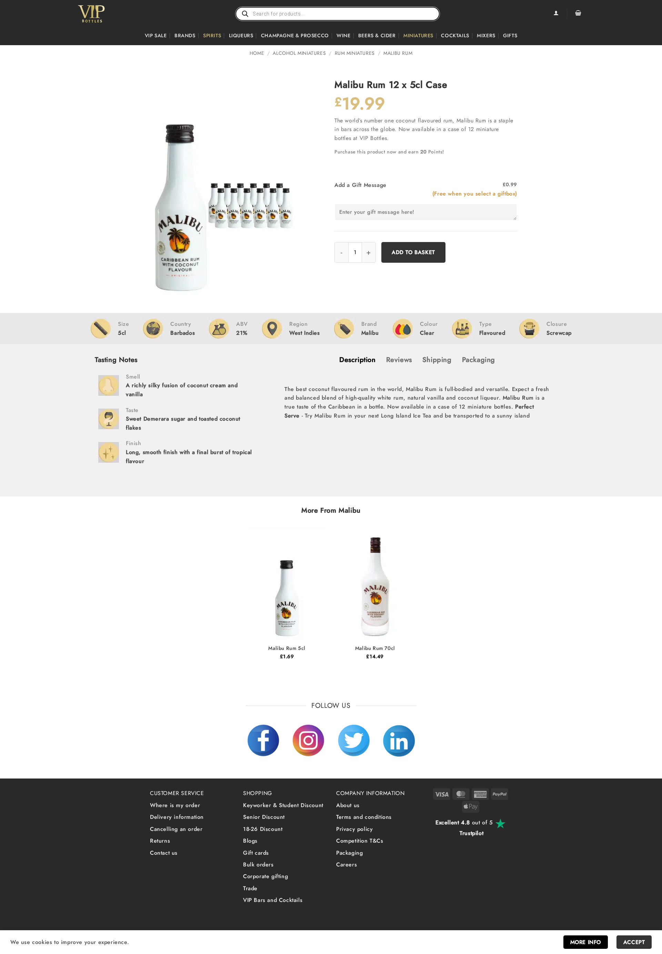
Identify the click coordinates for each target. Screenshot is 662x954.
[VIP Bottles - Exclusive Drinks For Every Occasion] (106, 13)
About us (348, 805)
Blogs (250, 841)
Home (257, 53)
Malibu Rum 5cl (286, 648)
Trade (250, 888)
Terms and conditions (364, 817)
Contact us (164, 853)
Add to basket (413, 252)
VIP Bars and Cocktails (272, 900)
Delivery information (177, 817)
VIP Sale (156, 35)
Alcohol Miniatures (299, 53)
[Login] (555, 13)
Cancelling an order (176, 829)
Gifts (510, 35)
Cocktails (455, 35)
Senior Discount (264, 817)
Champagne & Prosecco (295, 35)
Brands (184, 35)
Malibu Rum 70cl (375, 648)
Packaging (349, 853)
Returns (160, 841)
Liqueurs (241, 35)
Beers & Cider (377, 35)
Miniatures (418, 35)
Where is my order (175, 805)
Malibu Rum (397, 53)
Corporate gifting (265, 876)
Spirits (212, 35)
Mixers (486, 35)
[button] (578, 13)
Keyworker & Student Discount (283, 805)
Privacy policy (354, 829)
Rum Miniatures (355, 53)
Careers (346, 864)
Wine (343, 35)
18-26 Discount (262, 829)
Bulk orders (258, 864)
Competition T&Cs (359, 841)
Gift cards (256, 853)
